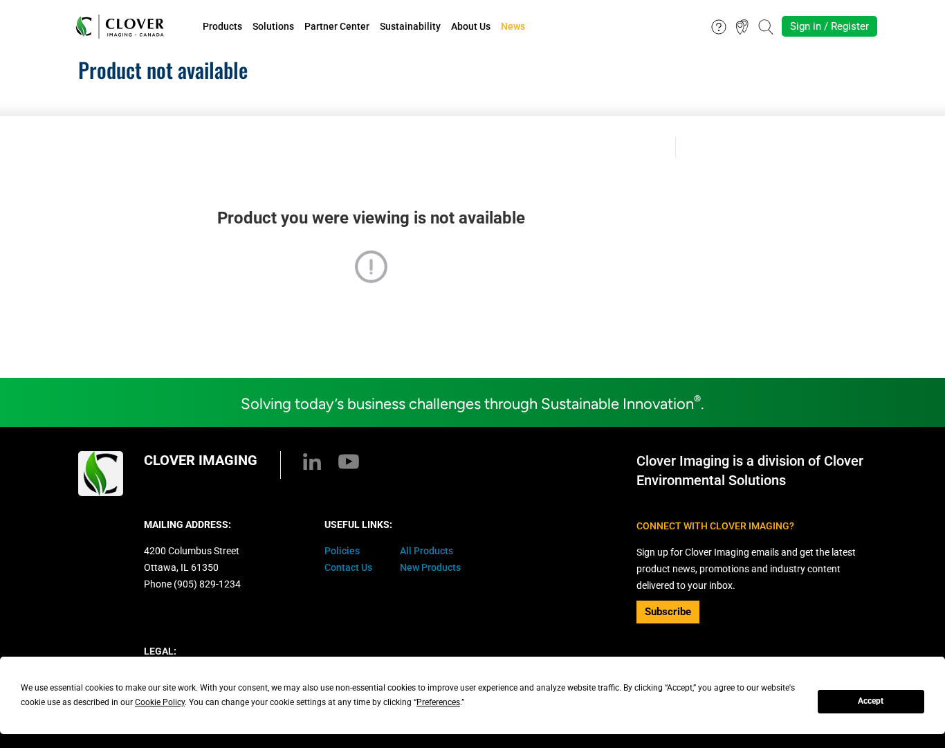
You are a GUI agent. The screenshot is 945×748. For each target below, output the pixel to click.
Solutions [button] (273, 26)
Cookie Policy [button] (160, 702)
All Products (426, 550)
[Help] (718, 25)
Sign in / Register (829, 26)
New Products (430, 567)
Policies (342, 550)
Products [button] (222, 26)
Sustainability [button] (410, 26)
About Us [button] (470, 26)
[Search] (765, 25)
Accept (870, 701)
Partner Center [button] (336, 26)
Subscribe (668, 611)
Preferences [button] (438, 702)
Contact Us (348, 567)
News (513, 26)
